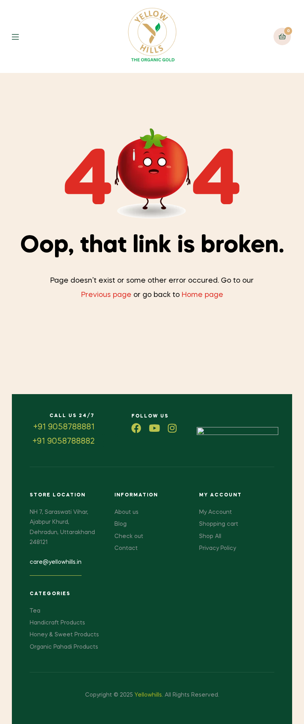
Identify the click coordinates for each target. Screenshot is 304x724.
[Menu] (21, 36)
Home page (202, 295)
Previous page (106, 295)
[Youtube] (154, 428)
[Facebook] (136, 428)
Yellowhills (148, 695)
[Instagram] (172, 428)
